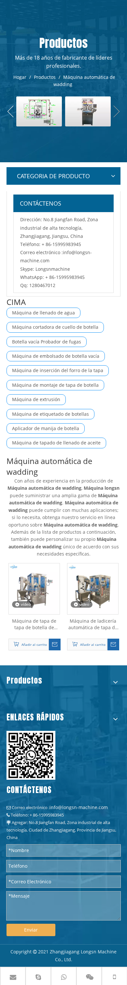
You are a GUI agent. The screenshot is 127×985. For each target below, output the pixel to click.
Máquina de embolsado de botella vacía (55, 356)
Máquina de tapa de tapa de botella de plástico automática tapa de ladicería (34, 624)
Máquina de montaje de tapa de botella (55, 385)
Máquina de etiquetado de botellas (50, 414)
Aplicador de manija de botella (45, 428)
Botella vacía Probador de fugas (46, 342)
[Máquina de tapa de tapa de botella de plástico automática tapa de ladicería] (34, 588)
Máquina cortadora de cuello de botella (55, 327)
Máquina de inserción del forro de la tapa (57, 370)
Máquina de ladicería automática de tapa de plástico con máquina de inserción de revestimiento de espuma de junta (93, 624)
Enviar (31, 930)
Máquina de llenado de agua (43, 313)
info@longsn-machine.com (78, 807)
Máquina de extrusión (36, 399)
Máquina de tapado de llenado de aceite (56, 443)
